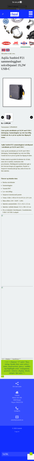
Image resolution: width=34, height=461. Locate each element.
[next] (2, 376)
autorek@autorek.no (17, 420)
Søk (3, 14)
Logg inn (17, 431)
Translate (22, 9)
